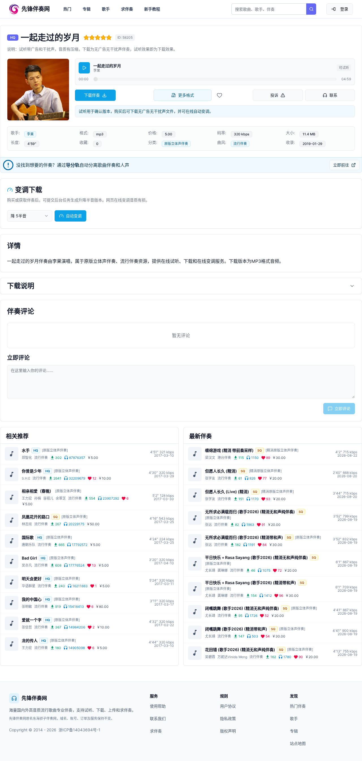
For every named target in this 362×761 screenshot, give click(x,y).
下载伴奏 (92, 95)
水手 (26, 450)
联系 (333, 95)
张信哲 (27, 627)
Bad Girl (29, 558)
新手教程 (152, 8)
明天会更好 (32, 578)
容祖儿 (48, 498)
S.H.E (26, 478)
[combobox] (29, 216)
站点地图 (298, 743)
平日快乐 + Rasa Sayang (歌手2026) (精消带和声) (250, 582)
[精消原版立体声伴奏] (282, 450)
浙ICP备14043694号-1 (79, 729)
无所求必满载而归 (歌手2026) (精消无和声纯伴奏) (250, 511)
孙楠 (37, 498)
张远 (208, 524)
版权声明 (228, 731)
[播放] (84, 67)
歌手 (106, 8)
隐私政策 (228, 718)
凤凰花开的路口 (35, 516)
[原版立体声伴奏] (55, 450)
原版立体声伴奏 (176, 144)
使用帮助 (158, 706)
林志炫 (27, 524)
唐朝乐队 (28, 545)
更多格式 (186, 95)
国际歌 (28, 537)
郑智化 (27, 458)
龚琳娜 (222, 570)
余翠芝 (61, 498)
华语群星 (28, 586)
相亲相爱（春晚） (37, 491)
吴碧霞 (210, 657)
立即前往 (341, 164)
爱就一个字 (32, 619)
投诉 (274, 95)
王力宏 (27, 498)
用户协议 (228, 706)
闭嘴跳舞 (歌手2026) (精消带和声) (236, 628)
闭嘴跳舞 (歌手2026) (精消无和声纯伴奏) (242, 608)
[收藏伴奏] (219, 95)
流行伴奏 (240, 144)
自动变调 (74, 215)
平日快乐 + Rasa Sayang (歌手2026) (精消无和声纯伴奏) (256, 557)
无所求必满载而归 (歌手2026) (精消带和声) (244, 537)
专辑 (86, 8)
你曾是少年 (32, 471)
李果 (30, 134)
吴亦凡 (27, 565)
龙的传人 (30, 640)
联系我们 (158, 718)
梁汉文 (210, 458)
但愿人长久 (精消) (221, 471)
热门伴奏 (298, 706)
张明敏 (27, 606)
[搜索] (311, 9)
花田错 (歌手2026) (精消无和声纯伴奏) (240, 649)
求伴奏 (127, 8)
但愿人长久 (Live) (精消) (227, 491)
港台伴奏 (224, 458)
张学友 (210, 478)
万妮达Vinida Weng (232, 657)
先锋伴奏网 (34, 698)
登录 (344, 8)
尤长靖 (210, 570)
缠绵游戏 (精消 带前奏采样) (229, 450)
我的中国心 (32, 599)
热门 (67, 8)
